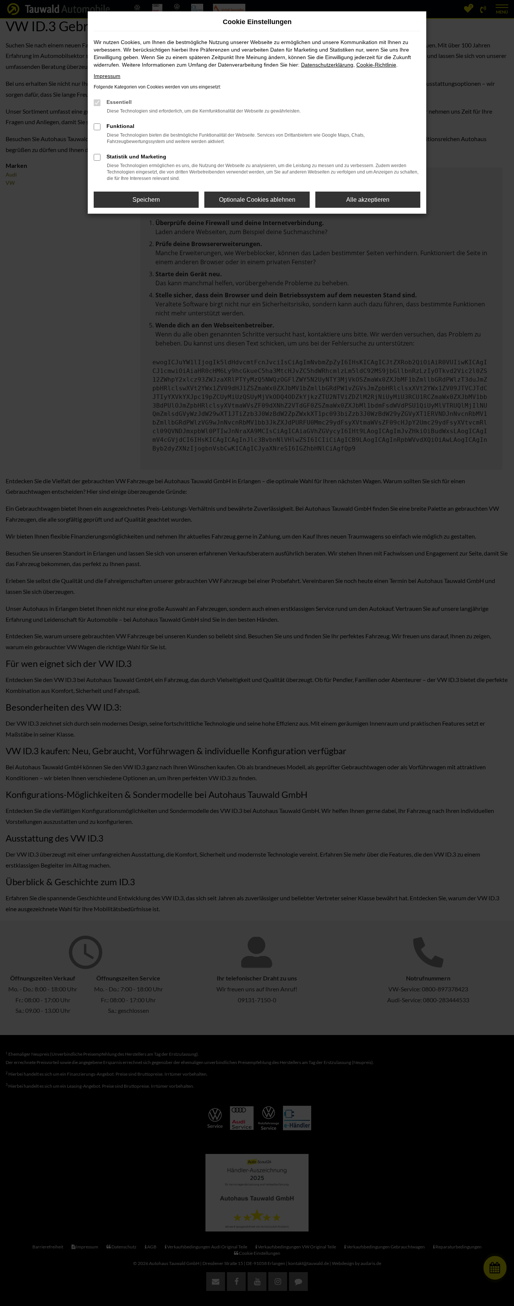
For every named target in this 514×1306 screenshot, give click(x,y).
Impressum (107, 76)
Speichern (146, 199)
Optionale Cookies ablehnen (257, 199)
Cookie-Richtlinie (376, 65)
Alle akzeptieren (367, 199)
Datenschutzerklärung (327, 65)
